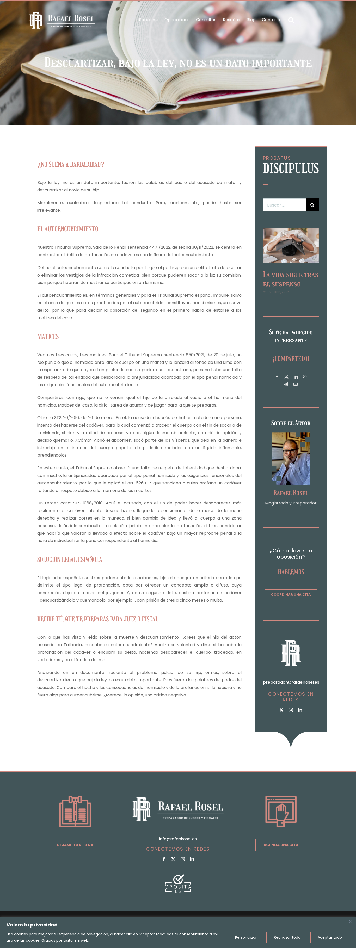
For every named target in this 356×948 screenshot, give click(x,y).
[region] (178, 932)
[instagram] (291, 712)
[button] (291, 20)
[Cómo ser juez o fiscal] (291, 231)
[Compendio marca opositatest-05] (178, 879)
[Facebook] (277, 379)
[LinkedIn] (295, 379)
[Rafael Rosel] (290, 437)
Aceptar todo (330, 937)
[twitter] (281, 712)
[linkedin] (300, 712)
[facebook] (164, 861)
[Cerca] (350, 921)
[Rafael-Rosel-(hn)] (62, 14)
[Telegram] (286, 387)
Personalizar (246, 937)
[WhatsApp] (304, 379)
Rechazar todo (287, 937)
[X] (286, 379)
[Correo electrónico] (295, 387)
